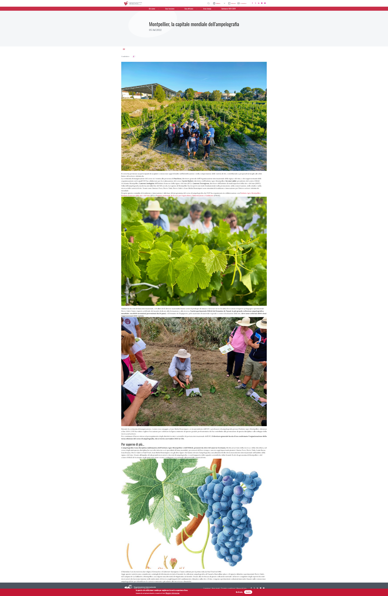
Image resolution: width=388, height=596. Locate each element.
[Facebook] (252, 3)
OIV (124, 49)
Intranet (233, 3)
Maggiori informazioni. (173, 593)
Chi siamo (152, 8)
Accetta (248, 592)
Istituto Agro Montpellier (250, 193)
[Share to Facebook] (134, 56)
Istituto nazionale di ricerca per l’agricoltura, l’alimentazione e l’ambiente (185, 195)
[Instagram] (262, 3)
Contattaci (243, 3)
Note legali (215, 588)
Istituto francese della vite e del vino (136, 195)
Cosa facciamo (169, 8)
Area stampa (207, 8)
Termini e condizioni (228, 588)
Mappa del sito (242, 588)
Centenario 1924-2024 (228, 8)
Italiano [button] (218, 3)
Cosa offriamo (189, 8)
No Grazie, (239, 592)
